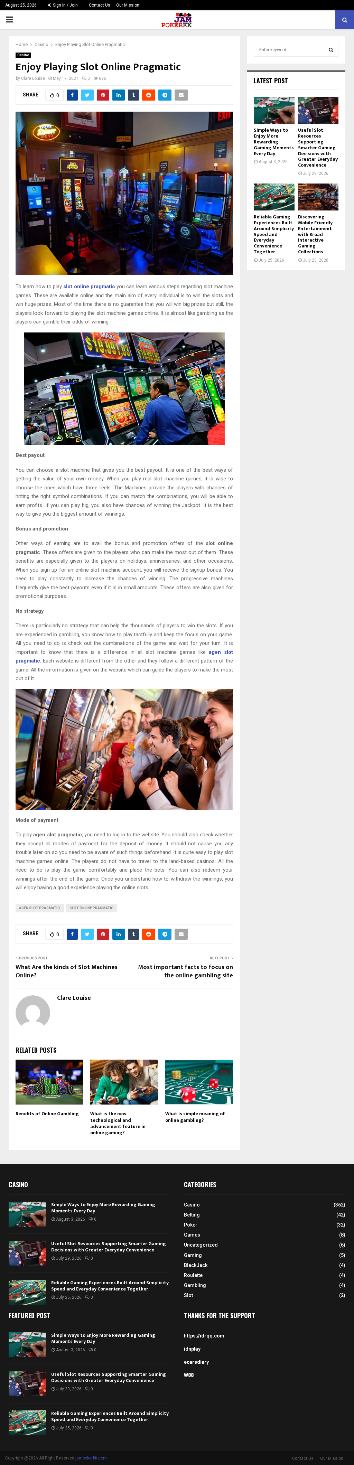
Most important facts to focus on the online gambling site (185, 971)
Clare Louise (33, 78)
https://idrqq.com (204, 1336)
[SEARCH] (331, 50)
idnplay (192, 1349)
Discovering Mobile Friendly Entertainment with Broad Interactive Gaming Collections (315, 234)
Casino (23, 55)
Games (192, 1235)
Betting (192, 1215)
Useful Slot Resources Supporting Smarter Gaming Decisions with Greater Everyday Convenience (318, 147)
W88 (189, 1375)
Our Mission (127, 5)
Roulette (193, 1275)
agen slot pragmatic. (40, 908)
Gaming (193, 1255)
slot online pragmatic (91, 908)
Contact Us (99, 5)
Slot (188, 1295)
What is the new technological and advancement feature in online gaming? (118, 1123)
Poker (190, 1225)
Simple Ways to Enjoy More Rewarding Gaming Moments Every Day (274, 141)
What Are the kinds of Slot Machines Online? (67, 971)
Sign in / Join (65, 5)
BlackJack (195, 1265)
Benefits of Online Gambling (47, 1114)
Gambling (195, 1285)
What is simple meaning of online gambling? (195, 1117)
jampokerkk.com (91, 1458)
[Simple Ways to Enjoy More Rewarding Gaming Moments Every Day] (274, 110)
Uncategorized (201, 1245)
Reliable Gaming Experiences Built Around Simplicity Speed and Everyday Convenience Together (274, 234)
